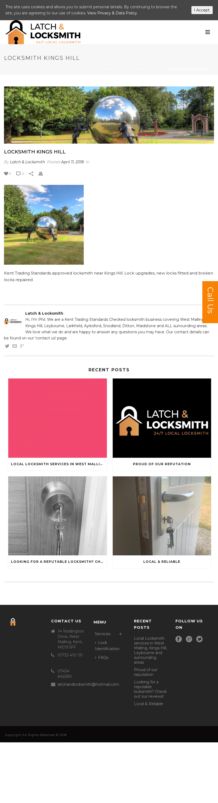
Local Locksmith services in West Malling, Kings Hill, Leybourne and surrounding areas (59, 464)
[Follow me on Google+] (22, 346)
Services (102, 633)
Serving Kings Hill (149, 69)
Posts (122, 69)
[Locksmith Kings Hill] (109, 115)
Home (108, 69)
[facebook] (178, 639)
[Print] (43, 173)
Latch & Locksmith (27, 162)
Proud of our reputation (162, 464)
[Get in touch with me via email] (14, 346)
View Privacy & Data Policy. (112, 13)
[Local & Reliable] (162, 516)
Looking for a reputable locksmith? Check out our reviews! (59, 562)
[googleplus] (189, 639)
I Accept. (202, 10)
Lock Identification (107, 645)
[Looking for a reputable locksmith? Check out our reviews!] (57, 516)
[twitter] (199, 639)
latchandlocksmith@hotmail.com (88, 684)
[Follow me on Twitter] (7, 346)
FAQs (103, 657)
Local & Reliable (161, 562)
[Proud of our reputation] (162, 418)
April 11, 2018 (72, 162)
